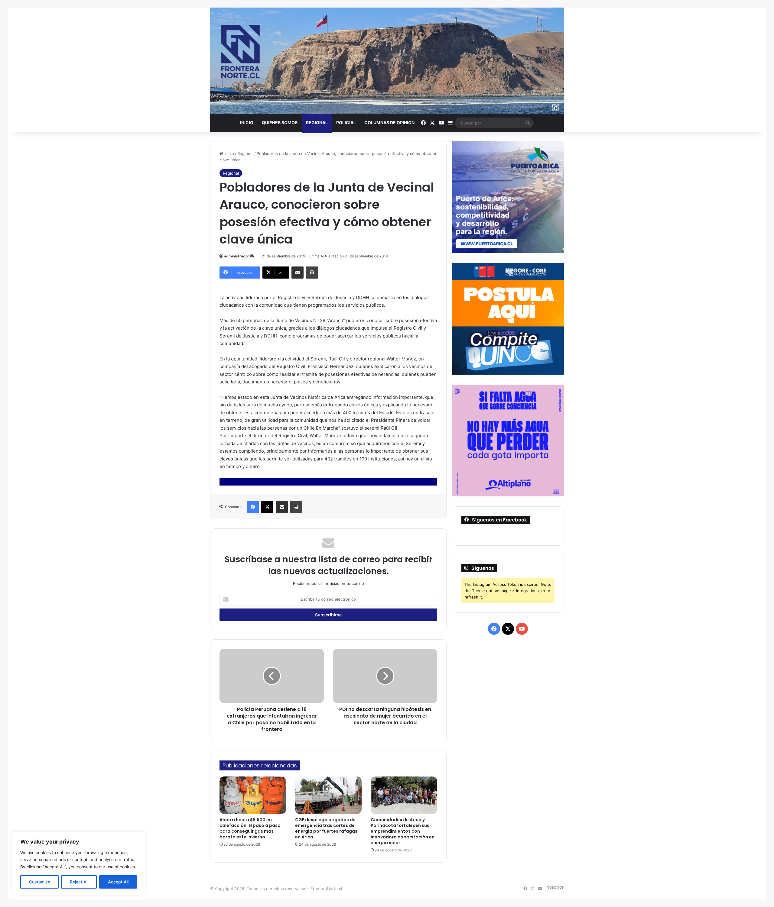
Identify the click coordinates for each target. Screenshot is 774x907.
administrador (236, 256)
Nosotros (555, 887)
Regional (317, 122)
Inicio (246, 122)
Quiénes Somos (280, 122)
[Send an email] (252, 256)
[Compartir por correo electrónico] (297, 272)
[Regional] (387, 61)
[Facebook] (253, 507)
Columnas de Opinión (389, 122)
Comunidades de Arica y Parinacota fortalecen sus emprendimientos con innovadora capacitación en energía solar (402, 831)
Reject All (79, 881)
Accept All (118, 881)
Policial (346, 122)
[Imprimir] (312, 272)
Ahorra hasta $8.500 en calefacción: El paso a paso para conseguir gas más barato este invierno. (250, 828)
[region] (78, 863)
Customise (39, 881)
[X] (267, 507)
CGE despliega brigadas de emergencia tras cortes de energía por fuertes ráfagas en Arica (326, 828)
